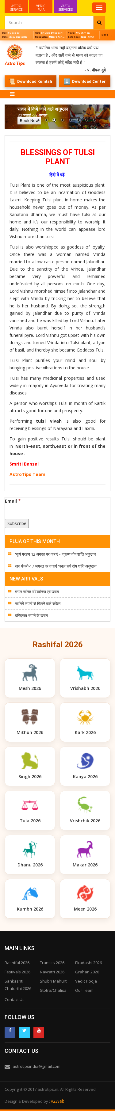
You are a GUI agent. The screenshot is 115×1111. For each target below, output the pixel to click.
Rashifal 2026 (17, 962)
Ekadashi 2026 (88, 962)
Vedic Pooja (86, 981)
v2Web (57, 1101)
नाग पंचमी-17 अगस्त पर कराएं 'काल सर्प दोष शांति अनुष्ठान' (56, 566)
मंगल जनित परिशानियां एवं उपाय (37, 591)
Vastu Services (65, 6)
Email (13, 500)
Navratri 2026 (52, 972)
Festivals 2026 (17, 972)
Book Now (29, 120)
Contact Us (15, 999)
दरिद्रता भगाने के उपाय (31, 615)
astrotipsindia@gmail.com (36, 1066)
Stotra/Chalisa (53, 990)
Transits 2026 (52, 962)
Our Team (84, 990)
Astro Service (16, 8)
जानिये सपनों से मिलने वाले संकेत (37, 603)
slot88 (6, 44)
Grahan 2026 (87, 972)
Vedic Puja (40, 8)
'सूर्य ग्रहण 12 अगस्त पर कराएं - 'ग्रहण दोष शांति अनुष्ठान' (56, 554)
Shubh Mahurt (53, 981)
